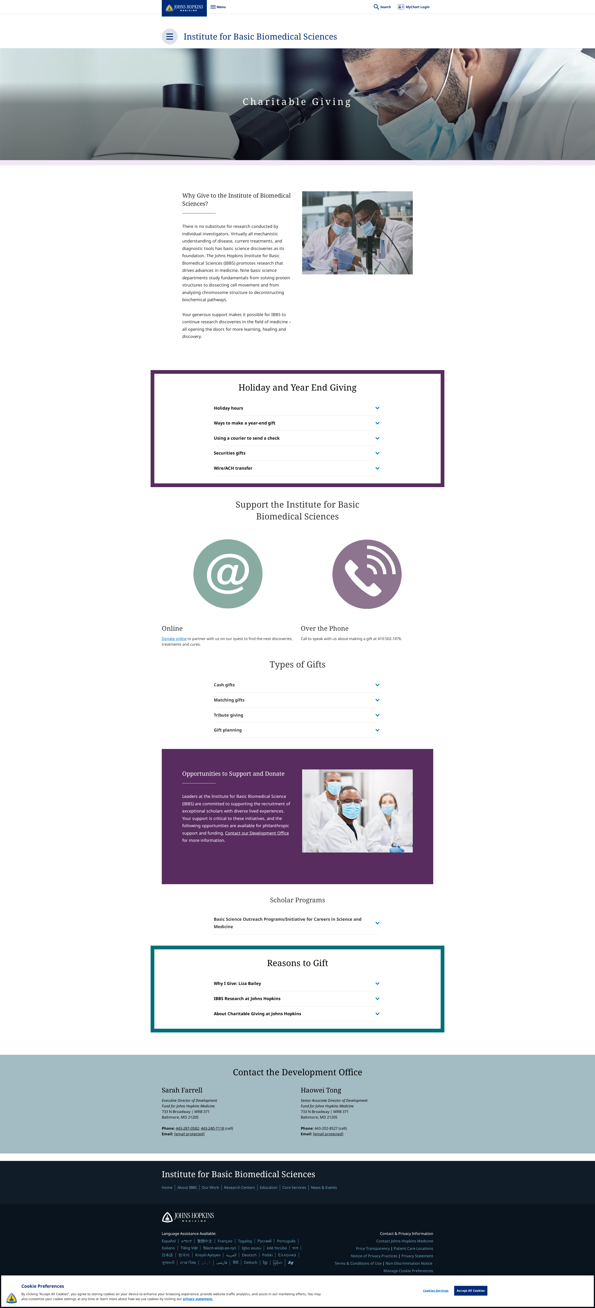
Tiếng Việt (189, 1248)
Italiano (168, 1248)
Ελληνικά (287, 1254)
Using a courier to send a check (247, 438)
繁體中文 (204, 1241)
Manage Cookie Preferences (408, 1270)
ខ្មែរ (265, 1262)
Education (269, 1187)
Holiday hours (228, 408)
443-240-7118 (212, 1128)
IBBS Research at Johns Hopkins (247, 998)
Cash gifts (224, 685)
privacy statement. (198, 1299)
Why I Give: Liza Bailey (237, 983)
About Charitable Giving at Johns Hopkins (257, 1013)
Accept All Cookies (471, 1290)
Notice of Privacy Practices (374, 1255)
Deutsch (249, 1254)
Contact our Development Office (257, 833)
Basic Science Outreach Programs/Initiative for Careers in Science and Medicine (287, 922)
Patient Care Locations (413, 1248)
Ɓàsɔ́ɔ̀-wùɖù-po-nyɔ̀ (219, 1248)
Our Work (210, 1187)
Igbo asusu (251, 1248)
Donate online (174, 638)
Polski (267, 1254)
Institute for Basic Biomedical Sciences (260, 36)
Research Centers (239, 1187)
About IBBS (187, 1187)
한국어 (184, 1254)
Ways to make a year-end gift (244, 423)
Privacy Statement (417, 1255)
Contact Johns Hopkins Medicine (404, 1241)
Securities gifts (229, 453)
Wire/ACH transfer (233, 468)
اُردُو (206, 1262)
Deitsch (250, 1262)
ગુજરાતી (168, 1262)
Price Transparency (373, 1248)
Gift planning (228, 730)
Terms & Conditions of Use (358, 1263)
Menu (218, 9)
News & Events (324, 1187)
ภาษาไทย (188, 1262)
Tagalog (245, 1241)
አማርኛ (186, 1241)
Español (169, 1241)
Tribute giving (228, 715)
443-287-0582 (187, 1128)
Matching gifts (229, 700)
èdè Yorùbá (277, 1248)
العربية (231, 1254)
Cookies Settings (435, 1290)
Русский (264, 1241)
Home (167, 1187)
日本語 (167, 1254)
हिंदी (235, 1262)
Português (286, 1241)
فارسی (221, 1262)
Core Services (294, 1187)
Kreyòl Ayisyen (208, 1254)
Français (225, 1241)
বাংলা (295, 1248)
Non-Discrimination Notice (409, 1263)
